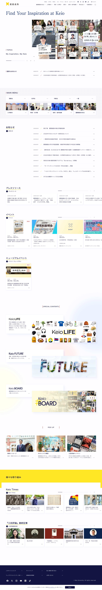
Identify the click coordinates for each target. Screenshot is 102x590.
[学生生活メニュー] (84, 5)
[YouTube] (86, 2)
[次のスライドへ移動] (34, 60)
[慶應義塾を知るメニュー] (45, 5)
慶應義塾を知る (40, 4)
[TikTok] (88, 2)
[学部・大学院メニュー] (62, 5)
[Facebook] (78, 2)
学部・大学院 (57, 4)
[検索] (95, 4)
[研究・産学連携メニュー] (77, 5)
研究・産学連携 (72, 4)
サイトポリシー (51, 587)
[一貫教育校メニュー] (93, 5)
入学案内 (49, 4)
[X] (80, 2)
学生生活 (81, 4)
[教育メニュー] (67, 5)
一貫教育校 (89, 4)
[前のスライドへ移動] (27, 60)
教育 (64, 4)
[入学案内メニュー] (52, 5)
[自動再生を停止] (30, 60)
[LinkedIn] (25, 581)
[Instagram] (83, 2)
